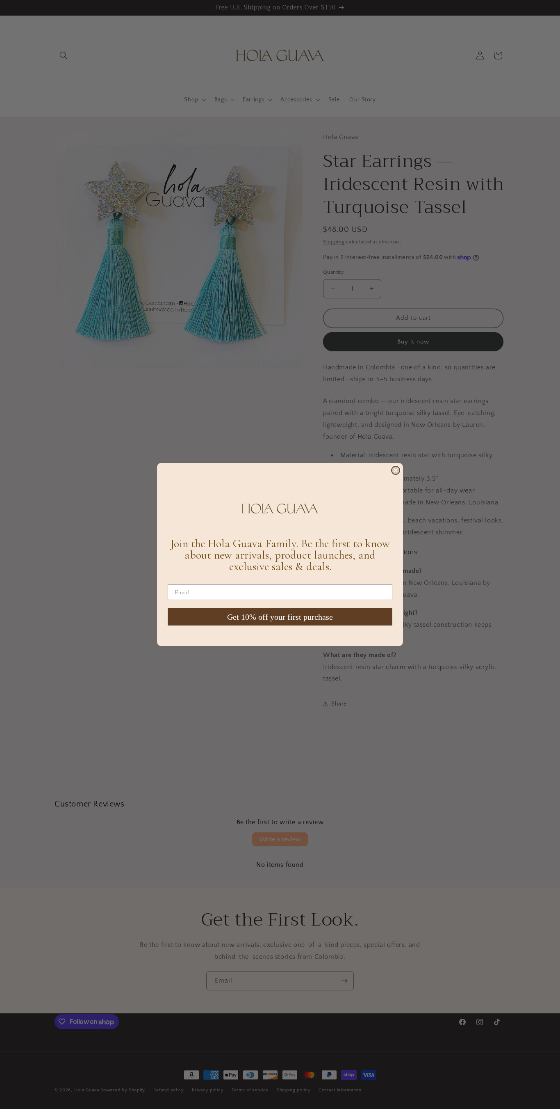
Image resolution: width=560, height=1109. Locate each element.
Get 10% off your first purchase (280, 616)
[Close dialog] (396, 470)
